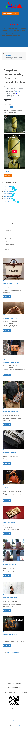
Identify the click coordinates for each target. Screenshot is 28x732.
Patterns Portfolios (8, 200)
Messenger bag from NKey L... (11, 564)
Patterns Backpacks (9, 189)
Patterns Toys (7, 198)
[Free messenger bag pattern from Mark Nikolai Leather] (13, 269)
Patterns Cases (7, 191)
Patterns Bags (16, 91)
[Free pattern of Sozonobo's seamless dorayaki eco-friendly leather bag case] (13, 308)
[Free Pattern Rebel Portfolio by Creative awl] (13, 623)
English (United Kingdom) (11, 13)
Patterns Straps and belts (10, 201)
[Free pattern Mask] (13, 587)
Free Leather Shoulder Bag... (11, 411)
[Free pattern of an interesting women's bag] (13, 439)
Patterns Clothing (8, 193)
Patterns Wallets (8, 188)
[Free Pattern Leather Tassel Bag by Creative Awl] (13, 476)
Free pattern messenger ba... (11, 362)
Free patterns (20, 90)
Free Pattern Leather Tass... (10, 488)
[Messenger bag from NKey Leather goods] (13, 550)
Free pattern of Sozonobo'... (10, 318)
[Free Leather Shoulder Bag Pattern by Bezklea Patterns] (13, 394)
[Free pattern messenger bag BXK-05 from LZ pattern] (13, 347)
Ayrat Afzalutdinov (17, 725)
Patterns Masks (7, 195)
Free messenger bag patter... (11, 283)
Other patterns (7, 196)
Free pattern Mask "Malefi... (10, 597)
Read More (7, 296)
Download (6, 171)
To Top (14, 720)
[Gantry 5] (14, 5)
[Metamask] (14, 700)
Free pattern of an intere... (10, 452)
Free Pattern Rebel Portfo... (10, 634)
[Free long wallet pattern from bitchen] (13, 512)
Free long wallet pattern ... (10, 522)
